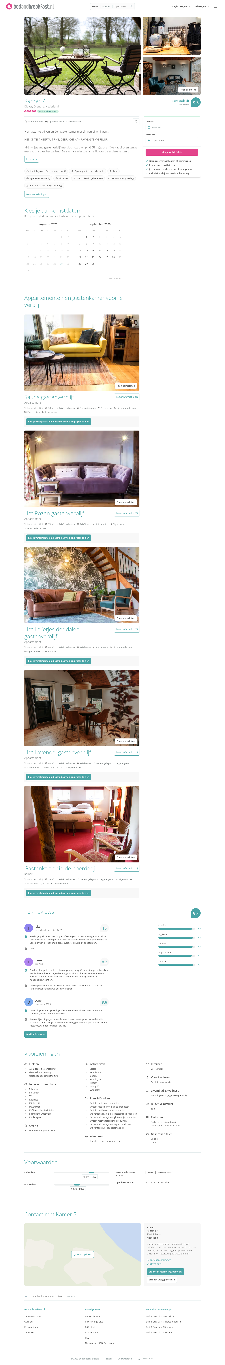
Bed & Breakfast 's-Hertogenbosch (163, 1321)
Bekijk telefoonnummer (159, 1259)
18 (34, 257)
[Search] (131, 6)
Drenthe (39, 106)
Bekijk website (154, 1263)
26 (41, 263)
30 (68, 263)
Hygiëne (162, 934)
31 (27, 270)
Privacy (108, 1358)
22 (61, 257)
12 (41, 250)
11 (34, 250)
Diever (95, 6)
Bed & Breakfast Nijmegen (159, 1327)
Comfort (162, 925)
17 (27, 257)
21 (54, 257)
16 (68, 250)
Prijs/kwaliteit (165, 952)
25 (34, 263)
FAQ (87, 1337)
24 (27, 263)
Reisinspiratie (31, 1327)
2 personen (120, 6)
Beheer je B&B (92, 1316)
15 (61, 250)
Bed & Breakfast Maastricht (160, 1316)
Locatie (162, 943)
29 (61, 263)
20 (48, 257)
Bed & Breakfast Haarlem (159, 1332)
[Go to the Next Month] (121, 224)
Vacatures (29, 1332)
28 (54, 263)
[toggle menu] (215, 6)
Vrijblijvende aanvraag (48, 111)
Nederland (52, 106)
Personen (151, 134)
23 (68, 257)
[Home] (26, 1296)
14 (54, 250)
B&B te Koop (91, 1332)
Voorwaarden (125, 1358)
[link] (30, 6)
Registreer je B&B (94, 1321)
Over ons (29, 1321)
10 (27, 250)
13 (48, 250)
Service (162, 961)
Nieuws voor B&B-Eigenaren (99, 1343)
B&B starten (91, 1327)
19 (41, 257)
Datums (106, 6)
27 (48, 263)
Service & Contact (33, 1316)
